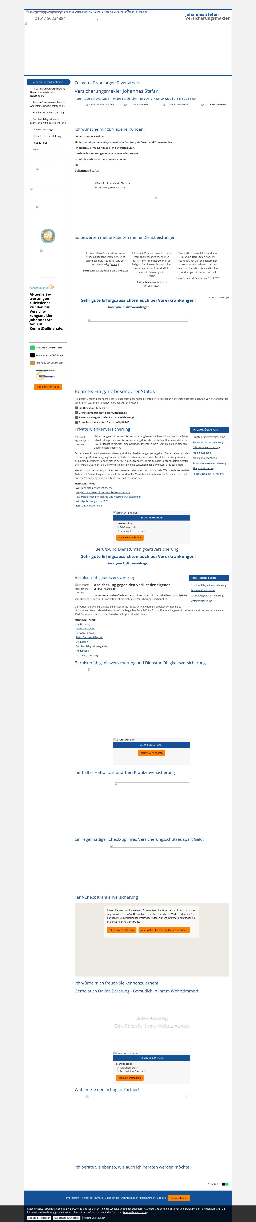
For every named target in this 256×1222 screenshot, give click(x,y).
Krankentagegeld (202, 452)
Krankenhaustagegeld (205, 458)
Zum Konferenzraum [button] (48, 386)
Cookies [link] (161, 1197)
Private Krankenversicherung (209, 437)
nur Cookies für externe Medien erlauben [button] (164, 930)
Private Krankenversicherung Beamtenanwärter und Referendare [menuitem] (47, 92)
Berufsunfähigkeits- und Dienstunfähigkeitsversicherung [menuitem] (48, 121)
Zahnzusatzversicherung (206, 447)
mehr (114, 264)
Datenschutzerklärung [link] (126, 921)
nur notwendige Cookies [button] (66, 1217)
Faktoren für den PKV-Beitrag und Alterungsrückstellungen (108, 496)
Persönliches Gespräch (132, 531)
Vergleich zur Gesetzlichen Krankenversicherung (103, 492)
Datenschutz (112, 1197)
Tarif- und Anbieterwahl (89, 505)
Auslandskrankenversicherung (210, 463)
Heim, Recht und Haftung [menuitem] (47, 136)
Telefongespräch (129, 527)
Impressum (72, 1197)
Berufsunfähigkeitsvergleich (91, 646)
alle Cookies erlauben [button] (122, 930)
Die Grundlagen (84, 624)
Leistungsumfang (85, 628)
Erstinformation (129, 1197)
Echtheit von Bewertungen (218, 297)
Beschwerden (147, 1197)
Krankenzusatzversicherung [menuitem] (48, 112)
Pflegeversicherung (203, 468)
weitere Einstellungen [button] (94, 1217)
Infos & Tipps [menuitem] (40, 142)
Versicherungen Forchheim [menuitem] (48, 82)
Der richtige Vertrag (87, 655)
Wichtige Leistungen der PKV (92, 501)
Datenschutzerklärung (135, 1212)
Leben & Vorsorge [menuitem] (43, 129)
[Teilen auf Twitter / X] (223, 1184)
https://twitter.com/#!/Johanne (49, 355)
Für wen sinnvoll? (85, 633)
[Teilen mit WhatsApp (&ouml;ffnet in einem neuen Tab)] (226, 1184)
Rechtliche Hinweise (92, 1197)
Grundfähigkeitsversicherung (207, 595)
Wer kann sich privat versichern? (94, 488)
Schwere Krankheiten (203, 590)
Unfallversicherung (201, 601)
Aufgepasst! (82, 650)
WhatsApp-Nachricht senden (49, 348)
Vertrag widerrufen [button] (179, 1198)
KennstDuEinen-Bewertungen (49, 363)
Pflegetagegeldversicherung (208, 473)
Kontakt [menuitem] (37, 149)
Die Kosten (82, 641)
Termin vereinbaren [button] (152, 752)
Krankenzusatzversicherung (208, 442)
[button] (78, 269)
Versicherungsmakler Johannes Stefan (42, 317)
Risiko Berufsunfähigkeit (89, 637)
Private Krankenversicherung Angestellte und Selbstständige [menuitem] (47, 104)
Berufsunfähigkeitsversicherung (209, 585)
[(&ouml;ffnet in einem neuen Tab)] (42, 288)
